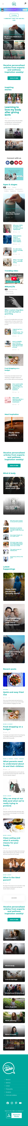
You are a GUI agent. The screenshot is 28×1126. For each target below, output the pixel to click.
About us (8, 1081)
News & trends (8, 760)
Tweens (21, 36)
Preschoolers (17, 53)
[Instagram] (12, 164)
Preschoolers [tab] (18, 191)
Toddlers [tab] (6, 192)
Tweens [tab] (14, 189)
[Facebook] (8, 164)
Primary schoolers (11, 36)
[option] (14, 43)
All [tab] (4, 189)
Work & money (8, 726)
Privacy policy (9, 1091)
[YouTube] (20, 1104)
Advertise (8, 1084)
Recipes (11, 431)
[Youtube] (20, 164)
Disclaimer (8, 1094)
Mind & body (19, 43)
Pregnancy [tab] (20, 192)
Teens (21, 55)
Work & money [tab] (9, 293)
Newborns (7, 53)
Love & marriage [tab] (13, 291)
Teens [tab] (8, 189)
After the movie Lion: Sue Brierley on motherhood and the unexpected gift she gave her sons (14, 20)
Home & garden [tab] (10, 295)
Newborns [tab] (13, 192)
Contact (8, 1087)
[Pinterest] (16, 164)
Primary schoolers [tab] (9, 191)
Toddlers (7, 56)
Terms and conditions (11, 1097)
